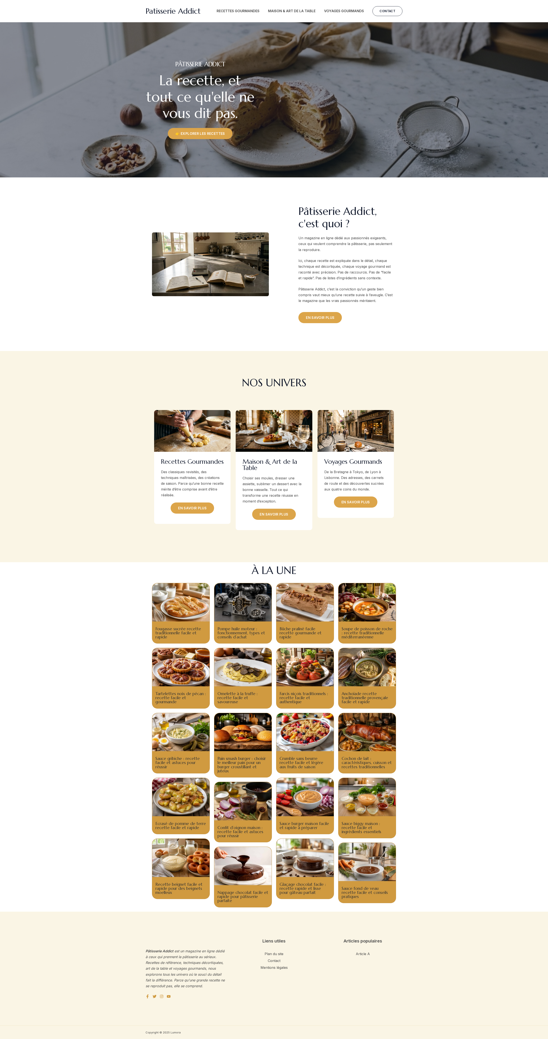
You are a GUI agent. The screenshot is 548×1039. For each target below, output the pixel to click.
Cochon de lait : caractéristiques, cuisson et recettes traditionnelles (367, 762)
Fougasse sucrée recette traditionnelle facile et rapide (178, 632)
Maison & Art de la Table (292, 11)
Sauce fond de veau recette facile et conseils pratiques (365, 892)
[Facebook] (147, 996)
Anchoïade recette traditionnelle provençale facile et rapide (365, 697)
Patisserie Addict (173, 11)
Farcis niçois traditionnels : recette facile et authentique (304, 697)
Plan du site (274, 954)
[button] (387, 11)
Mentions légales (274, 967)
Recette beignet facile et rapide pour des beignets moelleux (179, 888)
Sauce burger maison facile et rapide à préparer (304, 825)
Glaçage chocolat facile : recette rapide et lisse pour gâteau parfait (303, 888)
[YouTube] (169, 996)
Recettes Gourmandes (238, 11)
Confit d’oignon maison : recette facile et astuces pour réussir (240, 831)
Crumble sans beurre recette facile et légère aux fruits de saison (301, 762)
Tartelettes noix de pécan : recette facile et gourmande (180, 697)
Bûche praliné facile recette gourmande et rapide (301, 632)
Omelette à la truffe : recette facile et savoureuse (237, 697)
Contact (274, 961)
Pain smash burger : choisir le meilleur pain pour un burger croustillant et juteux (241, 764)
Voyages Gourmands (344, 11)
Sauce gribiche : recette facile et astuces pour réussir (177, 762)
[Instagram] (162, 996)
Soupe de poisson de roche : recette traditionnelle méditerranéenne (367, 632)
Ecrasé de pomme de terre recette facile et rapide (180, 825)
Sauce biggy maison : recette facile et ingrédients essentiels (361, 827)
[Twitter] (154, 996)
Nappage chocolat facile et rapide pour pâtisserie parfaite (242, 896)
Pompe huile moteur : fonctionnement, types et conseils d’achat (241, 632)
